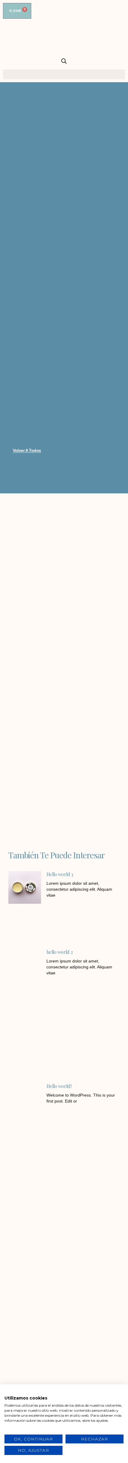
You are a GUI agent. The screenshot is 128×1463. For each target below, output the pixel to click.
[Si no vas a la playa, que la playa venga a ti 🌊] (95, 1315)
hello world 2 (59, 952)
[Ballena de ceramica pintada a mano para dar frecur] (33, 1315)
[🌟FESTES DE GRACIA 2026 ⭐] (95, 1279)
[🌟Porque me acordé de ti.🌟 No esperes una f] (95, 1351)
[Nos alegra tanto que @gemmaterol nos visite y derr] (33, 1351)
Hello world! (58, 1086)
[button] (64, 74)
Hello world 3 (59, 874)
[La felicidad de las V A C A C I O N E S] (33, 1279)
